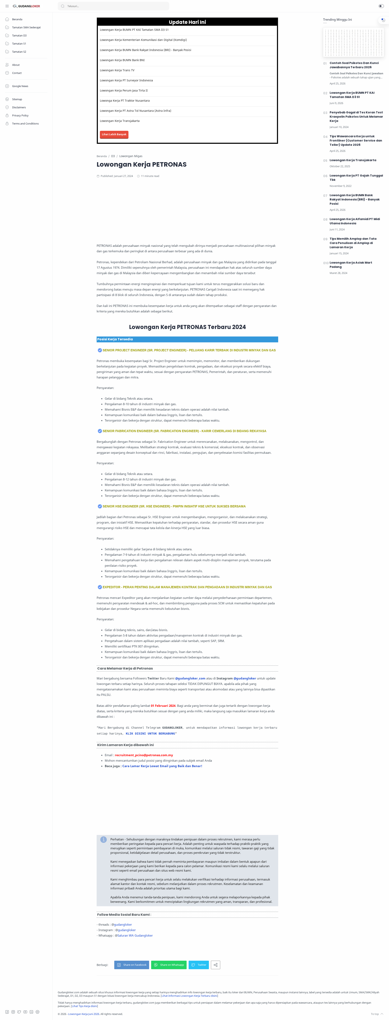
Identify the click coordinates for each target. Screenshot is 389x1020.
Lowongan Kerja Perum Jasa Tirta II (124, 90)
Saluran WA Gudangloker (135, 935)
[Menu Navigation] (7, 6)
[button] (381, 6)
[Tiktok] (37, 1012)
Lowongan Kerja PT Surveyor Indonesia (126, 80)
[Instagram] (13, 1012)
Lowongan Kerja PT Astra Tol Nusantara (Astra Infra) (135, 111)
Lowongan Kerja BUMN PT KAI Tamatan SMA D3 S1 (134, 30)
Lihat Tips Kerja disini (84, 1006)
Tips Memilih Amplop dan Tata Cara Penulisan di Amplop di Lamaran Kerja (353, 243)
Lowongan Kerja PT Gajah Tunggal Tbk (356, 178)
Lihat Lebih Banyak (114, 134)
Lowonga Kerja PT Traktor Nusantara (125, 100)
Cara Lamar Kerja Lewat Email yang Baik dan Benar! (162, 766)
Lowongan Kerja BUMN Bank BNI (122, 60)
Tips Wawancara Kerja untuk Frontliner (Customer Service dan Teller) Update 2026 (356, 140)
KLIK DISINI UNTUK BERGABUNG (150, 734)
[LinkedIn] (31, 1012)
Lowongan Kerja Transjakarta (120, 121)
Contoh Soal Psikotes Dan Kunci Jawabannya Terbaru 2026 (354, 65)
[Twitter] (19, 1012)
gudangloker (123, 924)
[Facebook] (7, 1012)
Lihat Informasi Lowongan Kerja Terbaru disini (189, 996)
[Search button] (62, 6)
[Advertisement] (187, 214)
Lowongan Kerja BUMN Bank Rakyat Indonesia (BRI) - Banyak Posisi (145, 50)
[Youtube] (25, 1012)
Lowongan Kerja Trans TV (117, 70)
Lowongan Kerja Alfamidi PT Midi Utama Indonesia (355, 221)
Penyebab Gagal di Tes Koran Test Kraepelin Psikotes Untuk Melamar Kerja (356, 116)
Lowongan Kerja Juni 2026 (83, 1014)
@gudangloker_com (190, 678)
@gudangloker (245, 678)
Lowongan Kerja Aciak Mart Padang (351, 265)
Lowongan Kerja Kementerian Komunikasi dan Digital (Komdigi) (143, 40)
